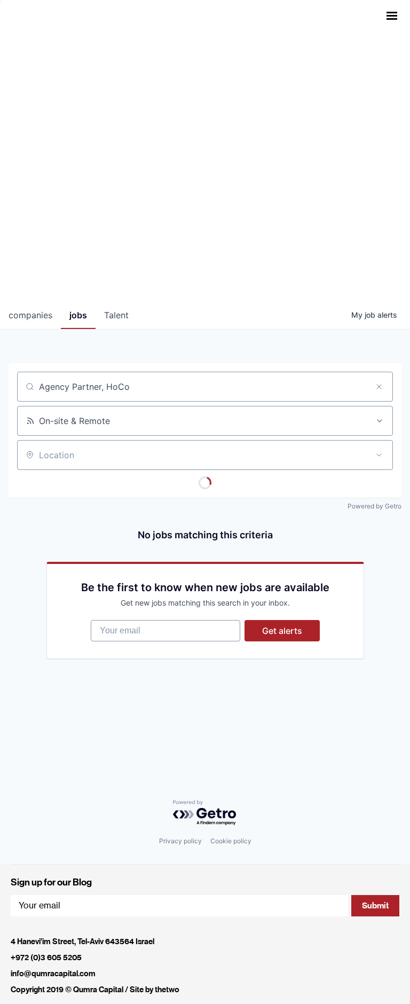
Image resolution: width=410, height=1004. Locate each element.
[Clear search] (379, 386)
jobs (78, 315)
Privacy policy (180, 841)
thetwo (167, 989)
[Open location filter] (379, 455)
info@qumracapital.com (53, 973)
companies (30, 315)
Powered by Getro (374, 506)
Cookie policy (230, 841)
